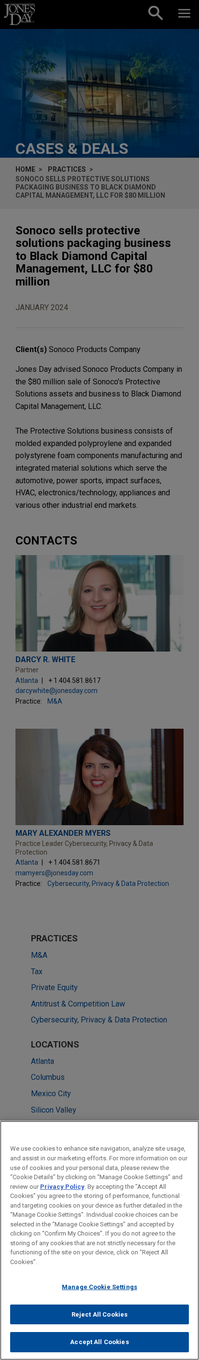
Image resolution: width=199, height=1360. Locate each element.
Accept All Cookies (99, 1342)
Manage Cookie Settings (99, 1287)
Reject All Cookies (99, 1314)
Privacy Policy (62, 1186)
